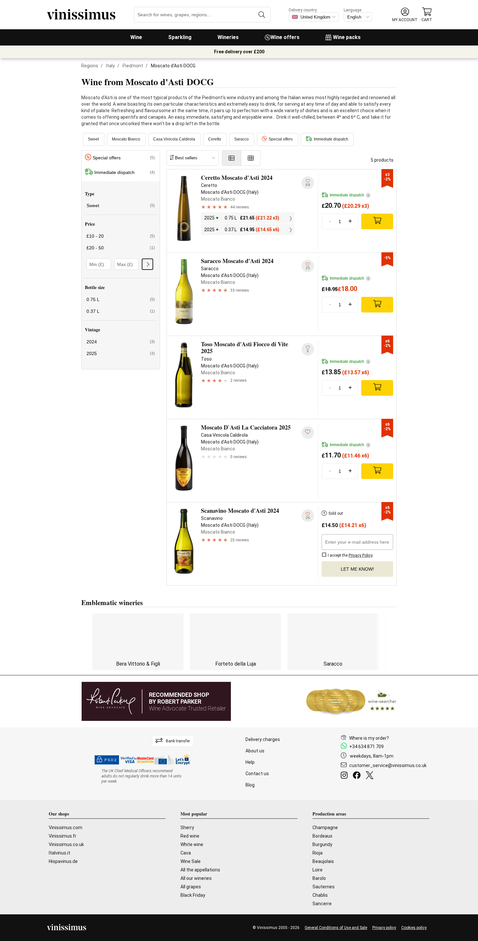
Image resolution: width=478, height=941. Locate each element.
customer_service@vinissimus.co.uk (388, 765)
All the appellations (200, 869)
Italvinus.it (59, 852)
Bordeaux (322, 836)
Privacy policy (384, 927)
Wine (136, 37)
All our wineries (196, 878)
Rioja (317, 852)
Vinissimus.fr (62, 836)
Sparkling (180, 37)
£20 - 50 (120, 247)
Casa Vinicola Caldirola (174, 139)
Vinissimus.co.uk (66, 844)
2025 (120, 353)
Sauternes (323, 886)
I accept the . (350, 555)
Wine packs (347, 37)
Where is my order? (369, 738)
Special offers (281, 139)
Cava (185, 852)
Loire (317, 869)
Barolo (319, 878)
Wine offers (285, 37)
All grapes (190, 886)
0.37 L (120, 311)
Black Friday (192, 895)
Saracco (241, 139)
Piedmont (133, 65)
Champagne (325, 827)
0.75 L (120, 299)
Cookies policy (414, 927)
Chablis (320, 895)
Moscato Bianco (126, 139)
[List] (231, 158)
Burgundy (322, 844)
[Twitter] (371, 776)
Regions (89, 65)
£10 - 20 (120, 236)
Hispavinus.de (63, 861)
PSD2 (110, 760)
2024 (120, 341)
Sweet (93, 139)
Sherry (187, 827)
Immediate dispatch (331, 139)
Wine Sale (190, 861)
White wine (191, 844)
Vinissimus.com (65, 827)
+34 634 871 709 (366, 746)
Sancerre (322, 903)
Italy (110, 65)
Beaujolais (323, 861)
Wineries (228, 37)
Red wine (189, 836)
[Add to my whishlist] (307, 432)
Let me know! (357, 569)
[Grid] (250, 158)
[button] (405, 14)
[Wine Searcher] (351, 701)
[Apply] (147, 264)
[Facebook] (358, 776)
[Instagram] (345, 776)
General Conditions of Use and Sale (336, 927)
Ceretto (214, 139)
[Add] (377, 221)
